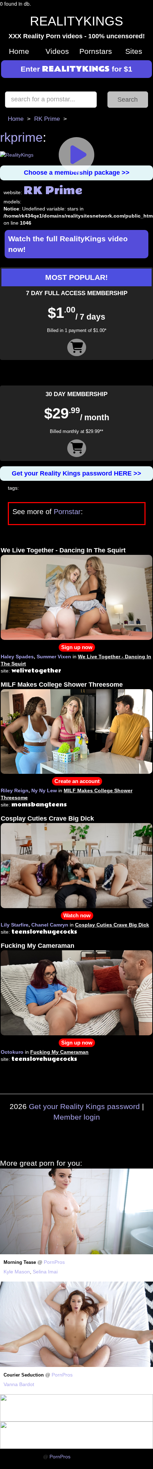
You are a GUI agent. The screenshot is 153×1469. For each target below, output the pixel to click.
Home (19, 51)
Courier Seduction (24, 1375)
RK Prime (47, 119)
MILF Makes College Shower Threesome (62, 684)
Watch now (77, 915)
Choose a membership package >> (77, 172)
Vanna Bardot (19, 1384)
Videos (57, 51)
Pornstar (67, 512)
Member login (76, 1117)
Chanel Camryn (49, 925)
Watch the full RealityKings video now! (68, 244)
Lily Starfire (14, 925)
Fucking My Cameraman (37, 945)
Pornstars (95, 51)
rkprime (21, 137)
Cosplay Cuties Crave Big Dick (47, 818)
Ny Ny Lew (44, 790)
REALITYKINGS (76, 21)
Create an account (77, 781)
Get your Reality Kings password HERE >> (76, 473)
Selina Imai (45, 1271)
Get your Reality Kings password (84, 1106)
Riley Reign (14, 790)
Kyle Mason (17, 1271)
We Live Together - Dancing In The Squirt (63, 550)
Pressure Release (23, 1456)
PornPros (54, 1262)
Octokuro (12, 1052)
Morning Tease (20, 1262)
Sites (133, 51)
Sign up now (77, 647)
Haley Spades (17, 656)
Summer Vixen (54, 656)
